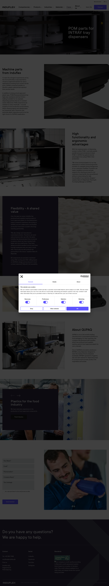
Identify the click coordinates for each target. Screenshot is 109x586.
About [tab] (78, 282)
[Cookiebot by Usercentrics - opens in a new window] (82, 276)
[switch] (44, 302)
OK (77, 308)
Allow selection (54, 308)
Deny (31, 308)
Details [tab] (54, 282)
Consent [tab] (30, 282)
